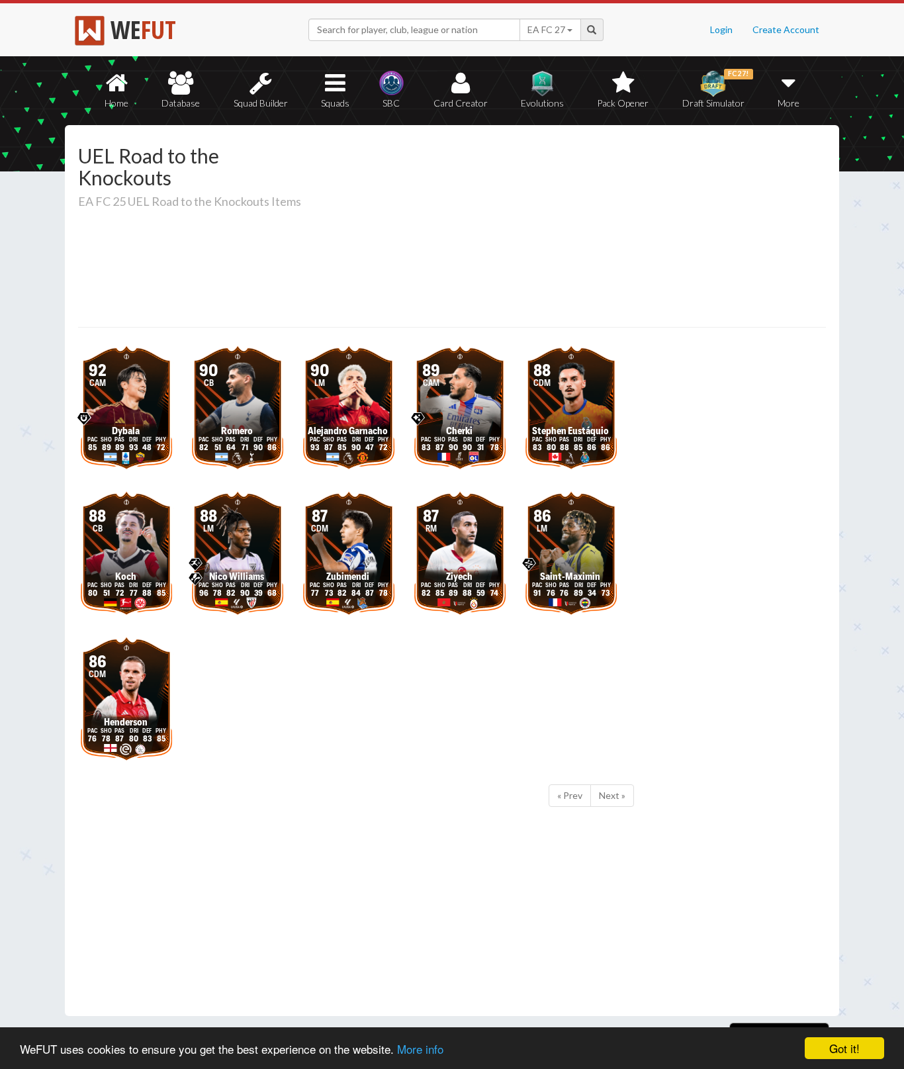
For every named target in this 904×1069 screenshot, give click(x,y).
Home (116, 103)
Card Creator (460, 103)
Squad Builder (261, 103)
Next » (612, 795)
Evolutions (542, 103)
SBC (391, 103)
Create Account (785, 29)
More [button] (788, 103)
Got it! (844, 1048)
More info (420, 1049)
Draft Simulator (715, 89)
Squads (335, 103)
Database (180, 103)
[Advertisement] (580, 228)
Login (721, 29)
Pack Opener (623, 103)
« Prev (569, 795)
